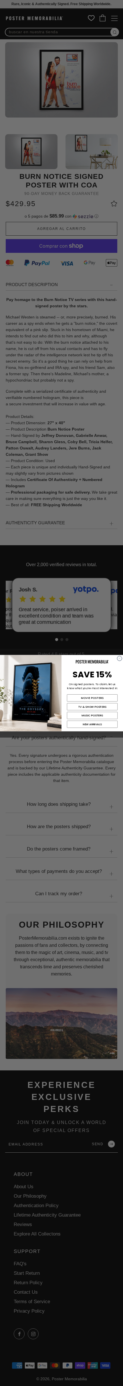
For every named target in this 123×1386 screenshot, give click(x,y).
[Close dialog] (119, 658)
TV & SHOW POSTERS (92, 706)
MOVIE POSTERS (92, 698)
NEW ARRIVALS (92, 724)
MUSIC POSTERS (92, 715)
